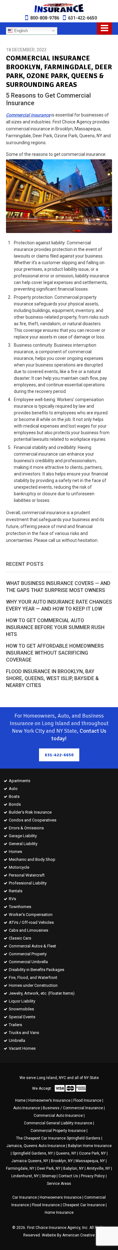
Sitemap (49, 1176)
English (20, 30)
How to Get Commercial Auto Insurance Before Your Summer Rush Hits (55, 627)
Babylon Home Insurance (90, 1146)
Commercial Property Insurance (58, 1130)
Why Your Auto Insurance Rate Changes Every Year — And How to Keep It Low (59, 605)
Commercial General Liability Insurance (58, 1123)
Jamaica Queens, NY (29, 1161)
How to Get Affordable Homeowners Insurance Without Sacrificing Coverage (55, 653)
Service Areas (59, 1183)
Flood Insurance (87, 1100)
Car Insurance (24, 1197)
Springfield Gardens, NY (33, 1153)
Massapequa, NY (90, 1161)
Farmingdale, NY (20, 1168)
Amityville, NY (98, 1168)
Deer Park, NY (48, 1168)
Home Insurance (59, 1212)
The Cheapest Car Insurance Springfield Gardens (58, 1138)
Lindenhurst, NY (25, 1176)
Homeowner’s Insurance (49, 1100)
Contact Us (68, 1176)
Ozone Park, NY (92, 1153)
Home (20, 1100)
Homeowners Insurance (60, 1197)
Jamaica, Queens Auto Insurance (35, 1146)
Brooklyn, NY (62, 1161)
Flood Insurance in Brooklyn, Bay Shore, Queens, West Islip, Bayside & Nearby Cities (52, 678)
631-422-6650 (82, 17)
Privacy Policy (93, 1176)
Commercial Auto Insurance (58, 1115)
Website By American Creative (68, 1235)
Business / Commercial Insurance (73, 1108)
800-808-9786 (44, 17)
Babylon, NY (73, 1168)
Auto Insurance (26, 1108)
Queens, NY (66, 1153)
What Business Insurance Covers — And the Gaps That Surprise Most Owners (58, 586)
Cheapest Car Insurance (84, 1205)
